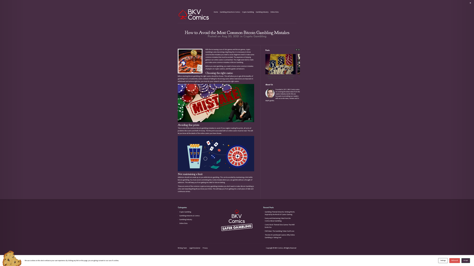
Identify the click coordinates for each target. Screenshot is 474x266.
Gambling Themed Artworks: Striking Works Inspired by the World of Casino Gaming (280, 77)
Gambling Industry (262, 12)
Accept (466, 260)
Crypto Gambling (248, 12)
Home (216, 12)
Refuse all (454, 260)
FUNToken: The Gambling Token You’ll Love (279, 231)
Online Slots (274, 12)
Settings (443, 260)
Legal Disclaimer (194, 248)
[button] (299, 50)
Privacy (205, 248)
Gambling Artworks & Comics (230, 12)
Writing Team (182, 248)
